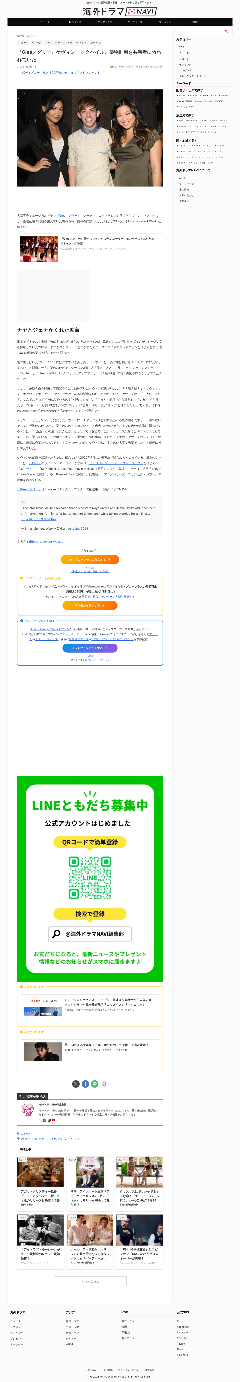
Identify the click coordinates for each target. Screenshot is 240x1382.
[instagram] (49, 1120)
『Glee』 (35, 463)
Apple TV (193, 95)
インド (192, 151)
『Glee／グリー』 (68, 215)
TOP (181, 47)
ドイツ (220, 157)
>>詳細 (90, 567)
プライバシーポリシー (129, 1370)
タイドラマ (72, 1338)
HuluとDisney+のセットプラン (50, 629)
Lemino (199, 101)
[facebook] (85, 1084)
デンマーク (209, 157)
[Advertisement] (90, 722)
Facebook (183, 1326)
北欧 (203, 163)
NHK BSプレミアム (219, 120)
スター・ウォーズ (46, 639)
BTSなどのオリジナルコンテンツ (113, 639)
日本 (211, 163)
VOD (195, 22)
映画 (124, 1326)
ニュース (45, 22)
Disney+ (37, 42)
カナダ (218, 151)
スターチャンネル (219, 126)
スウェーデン (184, 157)
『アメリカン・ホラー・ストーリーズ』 (116, 463)
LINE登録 (182, 1354)
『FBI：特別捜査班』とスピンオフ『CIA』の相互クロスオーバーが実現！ (139, 1253)
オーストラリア (206, 151)
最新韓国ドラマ (79, 639)
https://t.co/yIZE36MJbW (38, 519)
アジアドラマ (105, 22)
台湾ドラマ (72, 1332)
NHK (206, 120)
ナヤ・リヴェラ (63, 42)
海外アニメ (128, 1338)
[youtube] (54, 1120)
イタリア (182, 151)
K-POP (70, 1344)
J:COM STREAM (185, 101)
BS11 (181, 120)
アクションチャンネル (199, 126)
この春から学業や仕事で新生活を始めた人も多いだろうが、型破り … (99, 1009)
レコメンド (75, 22)
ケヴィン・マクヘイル (88, 42)
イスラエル (220, 146)
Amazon (182, 95)
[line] (94, 1084)
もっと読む (92, 1281)
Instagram (183, 1332)
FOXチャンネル (193, 120)
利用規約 (108, 1370)
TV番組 (126, 1332)
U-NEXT (219, 101)
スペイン (197, 157)
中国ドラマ (72, 1326)
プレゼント (165, 22)
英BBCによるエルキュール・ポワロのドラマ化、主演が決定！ (106, 1045)
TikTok (181, 1343)
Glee (48, 42)
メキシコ (193, 163)
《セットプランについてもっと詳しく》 (90, 659)
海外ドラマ (128, 1320)
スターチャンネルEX (186, 107)
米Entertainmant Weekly (46, 541)
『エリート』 (26, 469)
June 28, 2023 (78, 528)
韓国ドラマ (72, 1321)
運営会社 (184, 201)
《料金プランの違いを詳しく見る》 (90, 571)
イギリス (208, 146)
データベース (135, 22)
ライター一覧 (186, 183)
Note (180, 1349)
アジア (70, 1312)
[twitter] (76, 1084)
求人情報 (184, 189)
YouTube (182, 1338)
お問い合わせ (186, 195)
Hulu (214, 95)
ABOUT (183, 177)
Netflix (209, 101)
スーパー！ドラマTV (187, 132)
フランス (182, 163)
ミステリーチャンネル (207, 132)
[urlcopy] (104, 1084)
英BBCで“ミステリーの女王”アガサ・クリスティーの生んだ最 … (97, 1050)
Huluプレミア (226, 95)
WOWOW (183, 126)
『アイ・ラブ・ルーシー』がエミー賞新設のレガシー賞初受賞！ (40, 1253)
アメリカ (197, 146)
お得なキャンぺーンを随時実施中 (111, 596)
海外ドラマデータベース (192, 76)
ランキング (185, 64)
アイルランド (184, 146)
